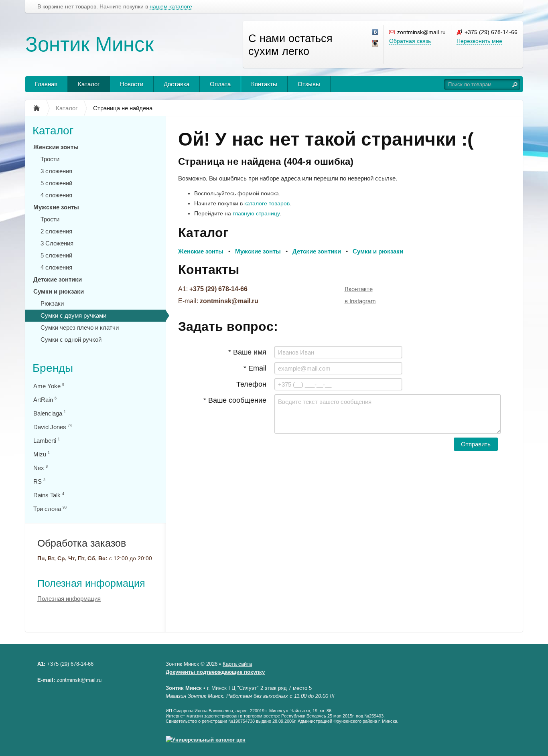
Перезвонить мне (479, 41)
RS (39, 481)
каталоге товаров (267, 203)
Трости (50, 159)
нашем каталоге (171, 7)
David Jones (52, 427)
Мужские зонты (56, 207)
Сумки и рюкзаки (58, 291)
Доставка (176, 84)
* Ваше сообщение (234, 400)
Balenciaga (49, 413)
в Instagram (360, 301)
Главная (46, 84)
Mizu (41, 454)
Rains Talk (48, 495)
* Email (255, 368)
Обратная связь (410, 41)
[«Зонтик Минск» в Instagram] (375, 43)
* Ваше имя (247, 352)
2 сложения (56, 231)
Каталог (88, 84)
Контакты (264, 84)
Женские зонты (56, 147)
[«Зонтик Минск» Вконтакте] (375, 32)
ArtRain (45, 399)
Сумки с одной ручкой (71, 339)
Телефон (251, 384)
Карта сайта (237, 664)
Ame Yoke (48, 386)
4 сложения (56, 195)
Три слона (50, 508)
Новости (131, 84)
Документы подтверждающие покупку (215, 672)
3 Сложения (57, 243)
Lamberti (46, 440)
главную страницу (256, 213)
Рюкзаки (52, 303)
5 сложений (56, 183)
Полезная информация (91, 583)
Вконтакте (359, 289)
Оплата (220, 84)
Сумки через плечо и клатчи (80, 327)
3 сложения (56, 171)
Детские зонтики (57, 279)
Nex (40, 467)
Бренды (52, 368)
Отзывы (309, 84)
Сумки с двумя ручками (73, 315)
